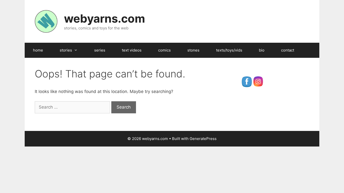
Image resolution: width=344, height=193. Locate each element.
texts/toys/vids (229, 50)
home (38, 50)
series (99, 50)
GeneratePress (203, 138)
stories (66, 50)
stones (193, 50)
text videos (132, 50)
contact (287, 50)
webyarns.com (104, 18)
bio (261, 50)
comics (164, 50)
